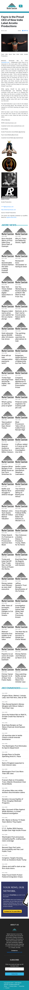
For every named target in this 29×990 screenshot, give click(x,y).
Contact (7, 988)
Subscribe (15, 974)
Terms (5, 986)
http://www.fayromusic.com (8, 209)
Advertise (21, 986)
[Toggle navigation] (20, 6)
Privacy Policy (13, 986)
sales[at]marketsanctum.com (14, 952)
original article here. (11, 217)
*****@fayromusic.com (7, 206)
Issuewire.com (5, 62)
